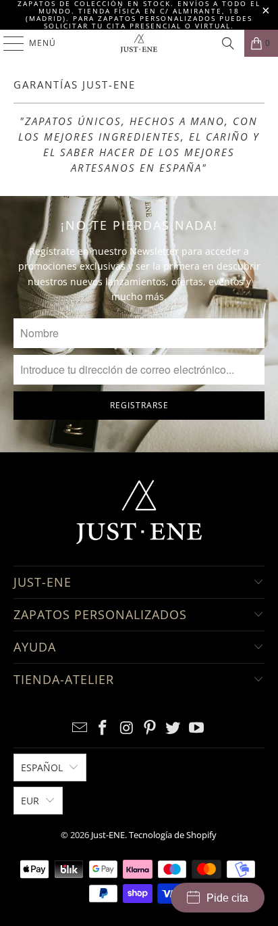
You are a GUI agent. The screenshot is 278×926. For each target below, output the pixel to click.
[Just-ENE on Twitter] (173, 728)
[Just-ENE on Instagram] (127, 728)
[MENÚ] (7, 43)
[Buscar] (228, 43)
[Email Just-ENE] (80, 728)
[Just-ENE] (139, 43)
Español (42, 767)
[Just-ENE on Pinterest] (150, 728)
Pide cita (227, 898)
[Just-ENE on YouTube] (197, 728)
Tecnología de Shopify (173, 835)
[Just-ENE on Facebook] (103, 728)
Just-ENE (108, 835)
